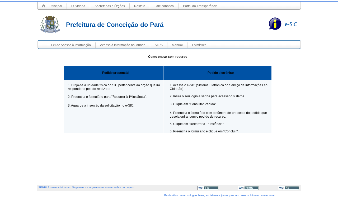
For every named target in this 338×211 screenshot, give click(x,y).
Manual (177, 45)
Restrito (139, 6)
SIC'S (159, 45)
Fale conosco (164, 6)
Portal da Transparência (200, 6)
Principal (55, 6)
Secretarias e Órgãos (110, 6)
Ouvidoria (78, 6)
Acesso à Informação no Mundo (122, 45)
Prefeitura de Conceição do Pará (114, 24)
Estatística (199, 45)
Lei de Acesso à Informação (71, 45)
